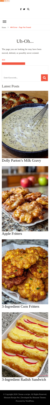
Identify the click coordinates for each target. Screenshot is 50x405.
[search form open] (28, 9)
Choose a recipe (24, 394)
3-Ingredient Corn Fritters (20, 306)
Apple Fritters (12, 234)
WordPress (29, 401)
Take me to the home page (13, 63)
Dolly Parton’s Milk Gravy (21, 160)
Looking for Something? (20, 69)
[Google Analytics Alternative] (5, 2)
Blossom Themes (39, 398)
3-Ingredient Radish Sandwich (24, 379)
